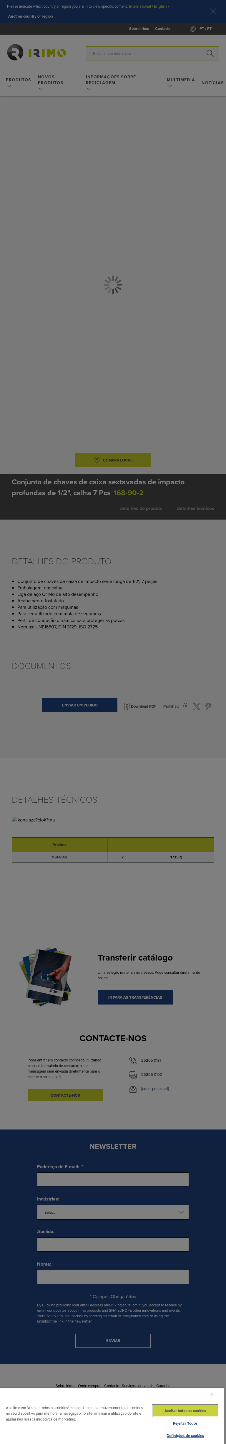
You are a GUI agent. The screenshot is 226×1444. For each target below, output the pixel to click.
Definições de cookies (185, 1435)
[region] (112, 1416)
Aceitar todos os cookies (185, 1410)
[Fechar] (212, 1394)
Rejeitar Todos (185, 1423)
